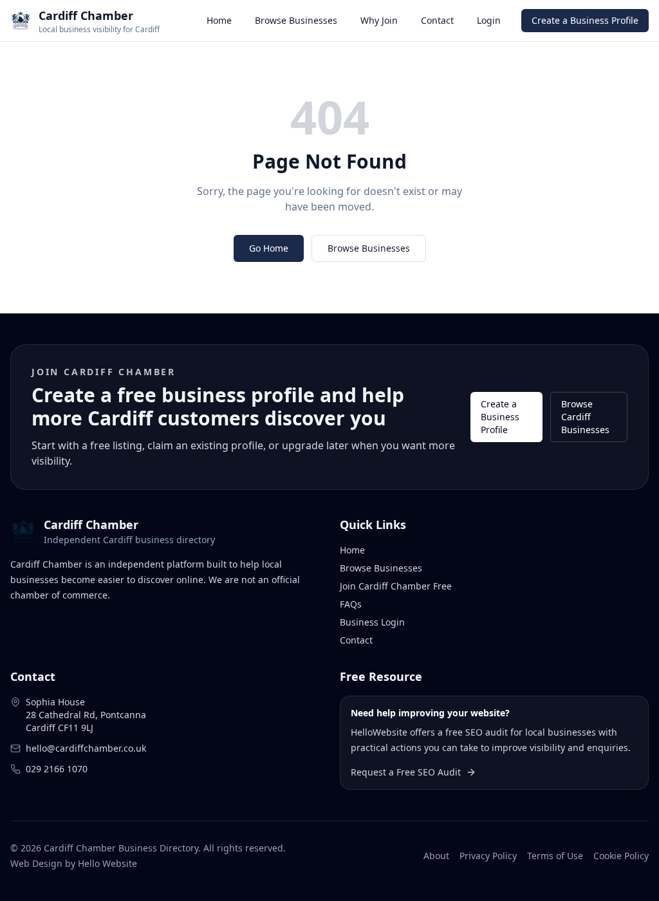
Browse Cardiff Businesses (585, 417)
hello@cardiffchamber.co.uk (86, 748)
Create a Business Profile (585, 20)
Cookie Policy (621, 856)
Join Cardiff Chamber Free (396, 586)
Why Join (379, 20)
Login (489, 20)
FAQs (351, 604)
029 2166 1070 (57, 769)
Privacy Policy (488, 856)
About (436, 856)
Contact (437, 20)
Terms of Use (555, 856)
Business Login (372, 622)
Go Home (268, 248)
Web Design (36, 863)
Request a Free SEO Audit (406, 772)
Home (219, 20)
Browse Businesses (296, 20)
